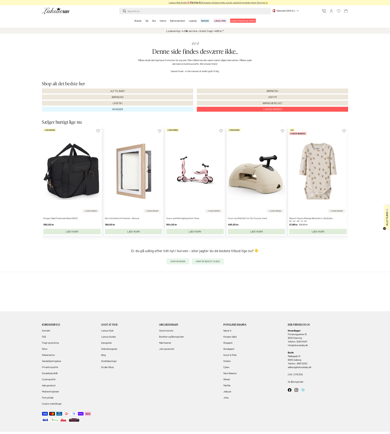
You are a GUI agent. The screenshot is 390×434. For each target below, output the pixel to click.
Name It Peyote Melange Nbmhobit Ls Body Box (311, 218)
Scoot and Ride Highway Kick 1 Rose (182, 218)
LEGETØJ (117, 103)
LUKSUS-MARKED (272, 109)
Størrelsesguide (109, 348)
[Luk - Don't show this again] (384, 228)
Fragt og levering (50, 342)
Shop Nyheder (177, 261)
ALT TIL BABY (117, 90)
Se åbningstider (295, 381)
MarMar (227, 385)
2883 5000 (302, 363)
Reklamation (48, 354)
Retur (45, 348)
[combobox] (195, 11)
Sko (154, 20)
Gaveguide (106, 342)
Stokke (227, 361)
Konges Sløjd (230, 336)
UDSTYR (272, 97)
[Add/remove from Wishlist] (98, 131)
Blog (103, 354)
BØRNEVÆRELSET (272, 103)
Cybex (226, 367)
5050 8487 (302, 341)
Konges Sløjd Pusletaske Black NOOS (60, 218)
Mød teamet (165, 342)
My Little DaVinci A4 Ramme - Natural (122, 218)
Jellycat (227, 391)
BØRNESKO (118, 97)
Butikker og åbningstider (171, 336)
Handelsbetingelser (51, 361)
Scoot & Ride (230, 354)
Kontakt (46, 330)
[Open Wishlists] (338, 11)
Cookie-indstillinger (52, 403)
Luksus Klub (107, 330)
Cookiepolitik (49, 379)
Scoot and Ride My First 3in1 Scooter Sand (247, 218)
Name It (227, 330)
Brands (138, 20)
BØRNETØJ (272, 90)
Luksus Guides (108, 336)
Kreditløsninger (109, 361)
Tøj (146, 20)
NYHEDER (117, 109)
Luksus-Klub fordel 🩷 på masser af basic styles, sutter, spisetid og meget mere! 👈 (195, 2)
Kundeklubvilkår (50, 373)
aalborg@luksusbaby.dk (299, 367)
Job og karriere (166, 348)
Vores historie (166, 330)
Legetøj (193, 20)
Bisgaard (227, 342)
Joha (226, 397)
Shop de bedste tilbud (208, 261)
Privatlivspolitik (50, 367)
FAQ (44, 336)
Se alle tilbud (107, 367)
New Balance (230, 373)
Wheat (226, 379)
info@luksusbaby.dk (298, 345)
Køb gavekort (49, 385)
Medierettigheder (50, 391)
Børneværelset (177, 20)
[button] (346, 11)
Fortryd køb (47, 397)
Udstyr (163, 20)
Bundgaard (228, 348)
